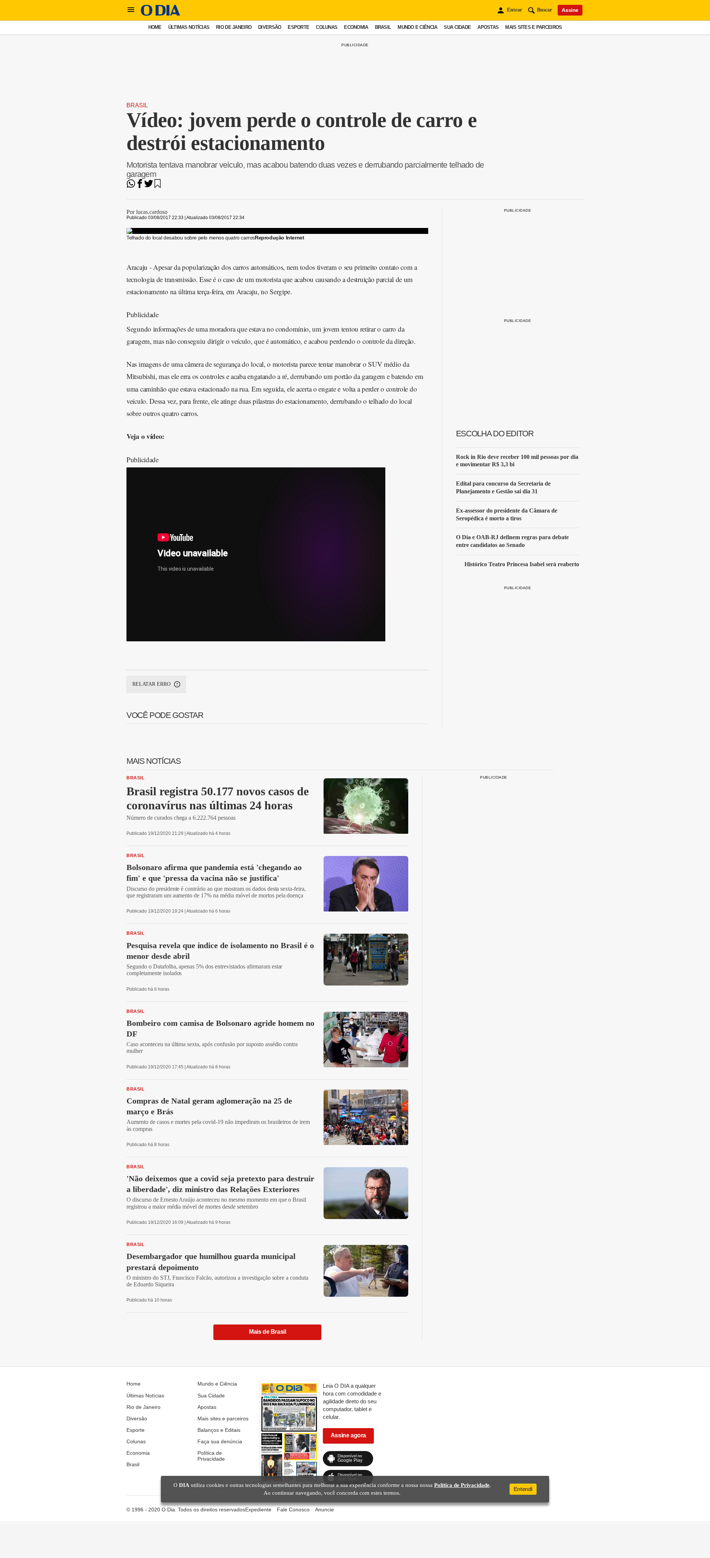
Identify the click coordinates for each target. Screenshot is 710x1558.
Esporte (298, 27)
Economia (356, 27)
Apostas (487, 27)
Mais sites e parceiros (533, 27)
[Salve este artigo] (157, 186)
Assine (570, 10)
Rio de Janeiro (233, 27)
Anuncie (324, 1509)
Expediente (258, 1509)
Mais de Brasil (267, 1332)
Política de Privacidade (211, 1456)
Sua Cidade (457, 27)
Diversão (269, 27)
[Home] (160, 14)
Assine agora (348, 1435)
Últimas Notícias (188, 27)
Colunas (326, 27)
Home (155, 27)
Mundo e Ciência (417, 27)
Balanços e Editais (218, 1430)
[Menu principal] (131, 10)
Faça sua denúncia (219, 1441)
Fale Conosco (293, 1509)
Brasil (383, 27)
